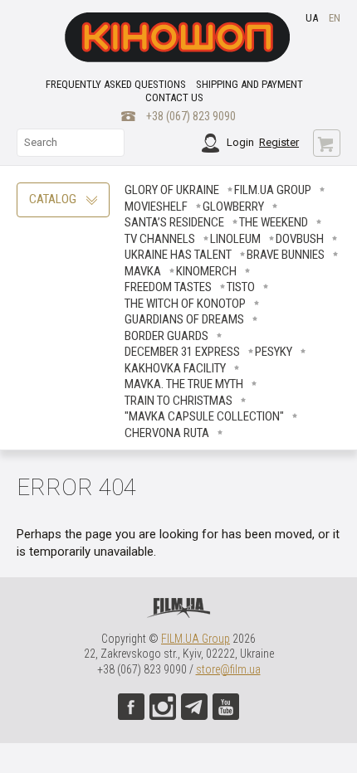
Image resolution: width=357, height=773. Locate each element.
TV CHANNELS (160, 238)
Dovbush (300, 238)
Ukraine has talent (178, 254)
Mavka (143, 271)
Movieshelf (156, 206)
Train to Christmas (178, 400)
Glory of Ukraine (172, 189)
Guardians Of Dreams (184, 319)
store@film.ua (228, 669)
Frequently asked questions (116, 84)
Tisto (241, 287)
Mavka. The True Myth (184, 384)
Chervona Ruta (167, 432)
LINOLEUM (235, 238)
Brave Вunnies (286, 254)
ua (312, 18)
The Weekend (273, 222)
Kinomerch (206, 271)
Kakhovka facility (175, 368)
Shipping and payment (249, 84)
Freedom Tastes (168, 287)
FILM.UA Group (272, 189)
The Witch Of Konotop (185, 303)
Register (279, 142)
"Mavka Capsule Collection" (204, 416)
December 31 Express (182, 351)
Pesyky (273, 351)
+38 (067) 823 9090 (191, 116)
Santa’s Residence (174, 222)
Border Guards (166, 335)
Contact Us (174, 97)
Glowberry (233, 206)
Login (240, 142)
